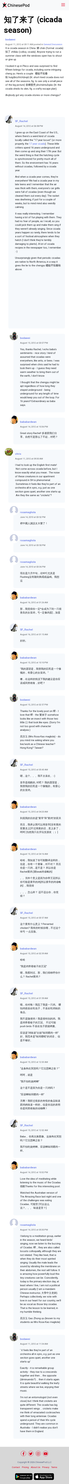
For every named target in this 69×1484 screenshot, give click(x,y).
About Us (35, 1467)
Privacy (45, 1467)
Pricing (25, 1467)
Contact (16, 1467)
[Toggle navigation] (63, 5)
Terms (54, 1467)
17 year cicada (37, 143)
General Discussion (53, 44)
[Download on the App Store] (44, 1476)
